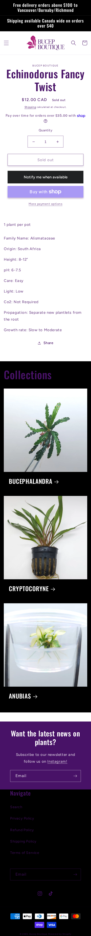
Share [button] (48, 343)
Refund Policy (22, 830)
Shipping (30, 107)
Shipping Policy (23, 841)
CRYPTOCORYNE (29, 588)
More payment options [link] (45, 204)
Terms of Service (24, 853)
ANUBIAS (20, 696)
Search (16, 807)
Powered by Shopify (60, 934)
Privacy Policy (22, 818)
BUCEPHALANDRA (30, 481)
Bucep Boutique (38, 934)
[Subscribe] (75, 776)
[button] (6, 43)
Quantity (45, 130)
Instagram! (57, 761)
